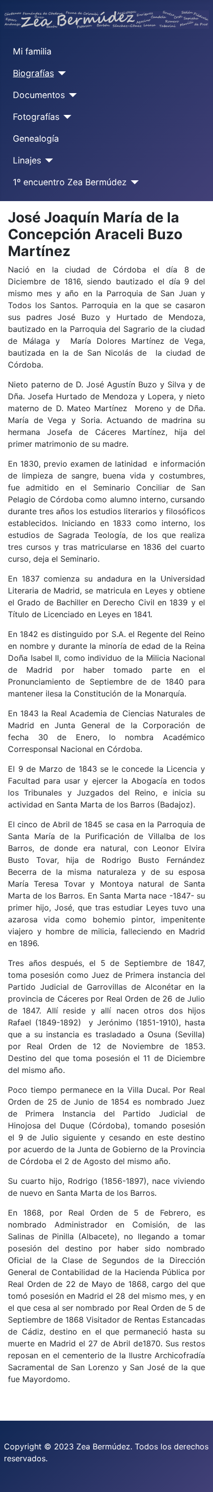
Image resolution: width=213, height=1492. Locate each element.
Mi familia (32, 51)
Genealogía (36, 138)
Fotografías (36, 116)
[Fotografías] (65, 117)
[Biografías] (60, 73)
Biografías (33, 73)
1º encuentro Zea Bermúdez (70, 182)
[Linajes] (47, 160)
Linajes (27, 160)
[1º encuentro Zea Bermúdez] (133, 182)
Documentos (39, 95)
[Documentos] (71, 95)
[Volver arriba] (195, 1473)
